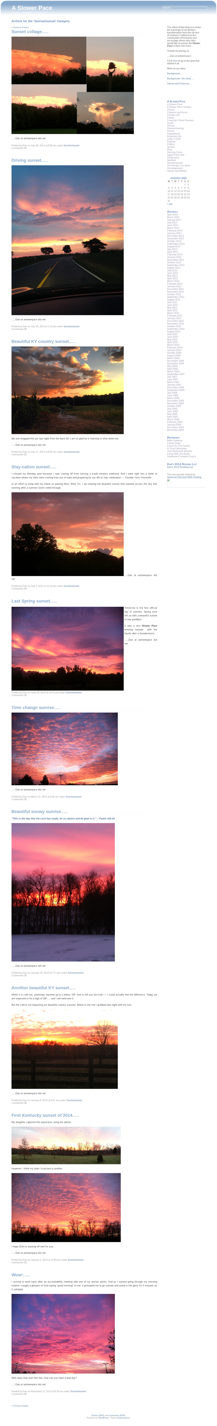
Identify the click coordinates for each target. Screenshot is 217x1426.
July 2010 (172, 334)
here (175, 61)
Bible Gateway (174, 440)
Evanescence (123, 1418)
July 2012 (172, 270)
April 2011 (172, 310)
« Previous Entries (20, 27)
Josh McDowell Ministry (179, 451)
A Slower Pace (32, 7)
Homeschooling (175, 128)
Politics (171, 144)
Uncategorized (174, 168)
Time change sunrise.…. (36, 707)
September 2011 (175, 297)
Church (171, 109)
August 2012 (173, 268)
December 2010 (175, 321)
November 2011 (175, 291)
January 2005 (174, 424)
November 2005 (175, 403)
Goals (170, 123)
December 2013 (175, 236)
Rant (169, 149)
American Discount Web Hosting (184, 477)
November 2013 (175, 238)
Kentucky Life (174, 136)
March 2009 (173, 358)
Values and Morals (177, 171)
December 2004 (175, 427)
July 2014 (172, 222)
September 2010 (176, 329)
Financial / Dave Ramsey (180, 120)
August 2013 (173, 246)
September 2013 (176, 244)
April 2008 (172, 369)
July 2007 (172, 377)
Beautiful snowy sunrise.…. (40, 811)
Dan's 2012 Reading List (180, 467)
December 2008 (175, 361)
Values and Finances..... (179, 83)
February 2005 (174, 422)
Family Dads (173, 443)
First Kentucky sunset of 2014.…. (45, 1115)
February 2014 (174, 230)
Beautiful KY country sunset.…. (44, 341)
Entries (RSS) (97, 1415)
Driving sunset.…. (30, 160)
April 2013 (172, 252)
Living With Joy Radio (178, 454)
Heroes (171, 125)
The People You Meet (178, 165)
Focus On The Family (178, 446)
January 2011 (174, 318)
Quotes (171, 147)
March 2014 (173, 228)
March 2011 (173, 313)
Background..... (175, 73)
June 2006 (172, 395)
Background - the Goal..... (180, 78)
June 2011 (172, 305)
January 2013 (174, 257)
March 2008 (173, 371)
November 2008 (175, 363)
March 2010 (173, 345)
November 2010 (175, 323)
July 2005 (172, 408)
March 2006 (173, 398)
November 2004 (175, 430)
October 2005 (174, 406)
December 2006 (175, 387)
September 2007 (176, 374)
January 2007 (174, 385)
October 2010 (174, 326)
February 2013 (174, 254)
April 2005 (172, 416)
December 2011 (175, 289)
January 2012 (174, 286)
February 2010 (174, 347)
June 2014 (172, 225)
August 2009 (173, 355)
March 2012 (173, 281)
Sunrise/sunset (71, 145)
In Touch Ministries (177, 448)
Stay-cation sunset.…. (34, 466)
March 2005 (173, 419)
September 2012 (176, 265)
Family (170, 117)
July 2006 (172, 393)
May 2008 (172, 366)
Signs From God (175, 155)
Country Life (173, 115)
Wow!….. (21, 1274)
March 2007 (173, 382)
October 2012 (174, 262)
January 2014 (174, 233)
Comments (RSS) (117, 1415)
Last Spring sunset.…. (34, 601)
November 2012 (175, 260)
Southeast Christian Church (181, 456)
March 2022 (173, 217)
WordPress (103, 1418)
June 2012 (172, 273)
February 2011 (174, 315)
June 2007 (172, 379)
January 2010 (174, 350)
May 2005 (172, 414)
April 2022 (172, 214)
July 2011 (172, 302)
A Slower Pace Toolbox (179, 107)
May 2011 (172, 307)
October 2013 (174, 241)
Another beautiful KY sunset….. (44, 987)
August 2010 (173, 331)
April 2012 (172, 278)
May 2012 (172, 276)
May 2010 (172, 339)
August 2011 (173, 299)
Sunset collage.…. (30, 31)
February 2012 (174, 283)
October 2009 (174, 353)
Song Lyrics (173, 157)
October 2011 (174, 294)
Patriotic (171, 141)
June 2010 (172, 337)
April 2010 (172, 342)
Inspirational (173, 133)
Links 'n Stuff (173, 139)
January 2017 (174, 220)
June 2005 (172, 411)
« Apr (170, 204)
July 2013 (172, 249)
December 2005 (175, 400)
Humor (170, 131)
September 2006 (176, 390)
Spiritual (171, 160)
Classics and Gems (177, 112)
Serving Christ (174, 152)
